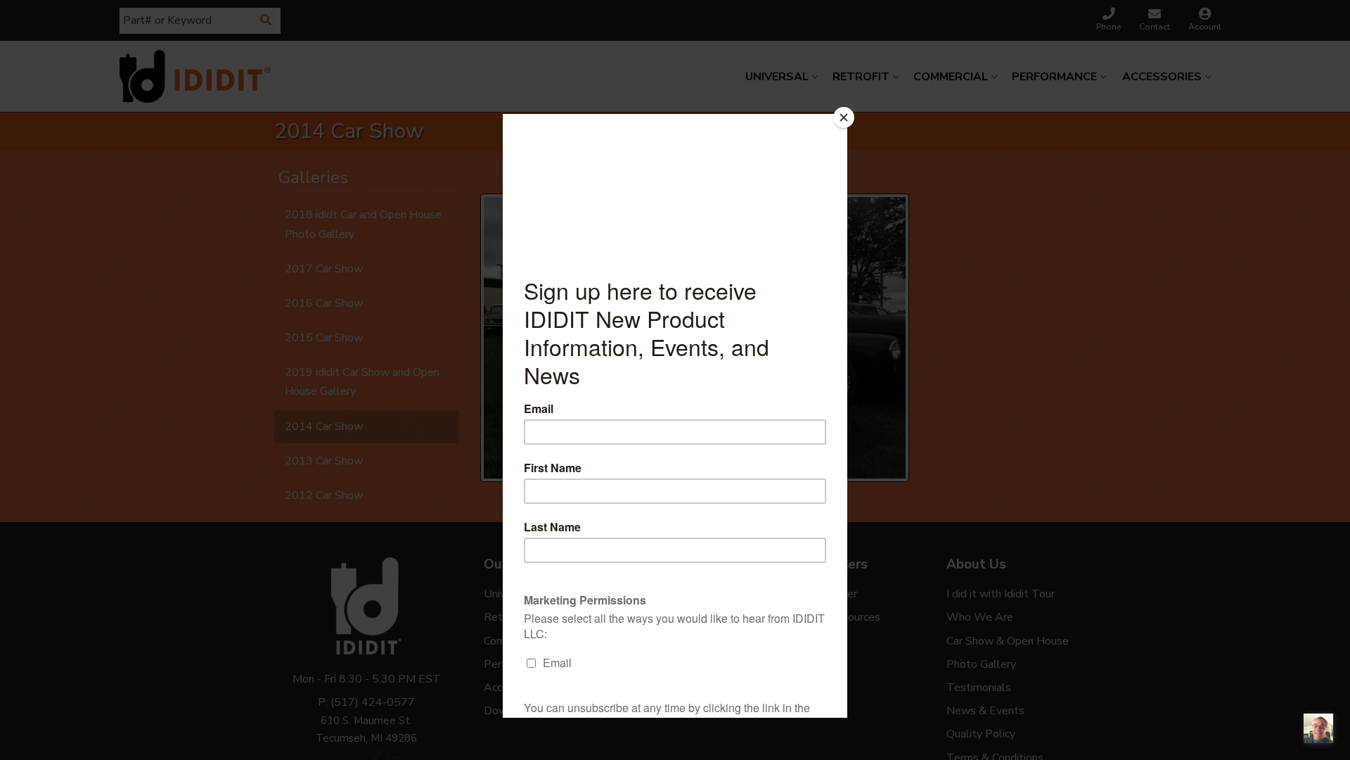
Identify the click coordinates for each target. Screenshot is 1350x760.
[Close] (843, 117)
